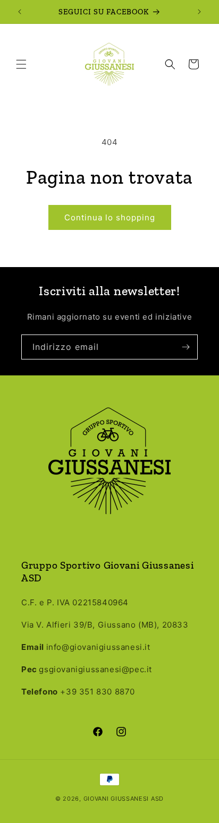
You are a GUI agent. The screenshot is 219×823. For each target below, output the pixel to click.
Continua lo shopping (109, 217)
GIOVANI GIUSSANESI (116, 798)
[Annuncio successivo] (199, 11)
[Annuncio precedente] (19, 11)
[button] (21, 64)
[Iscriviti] (185, 347)
